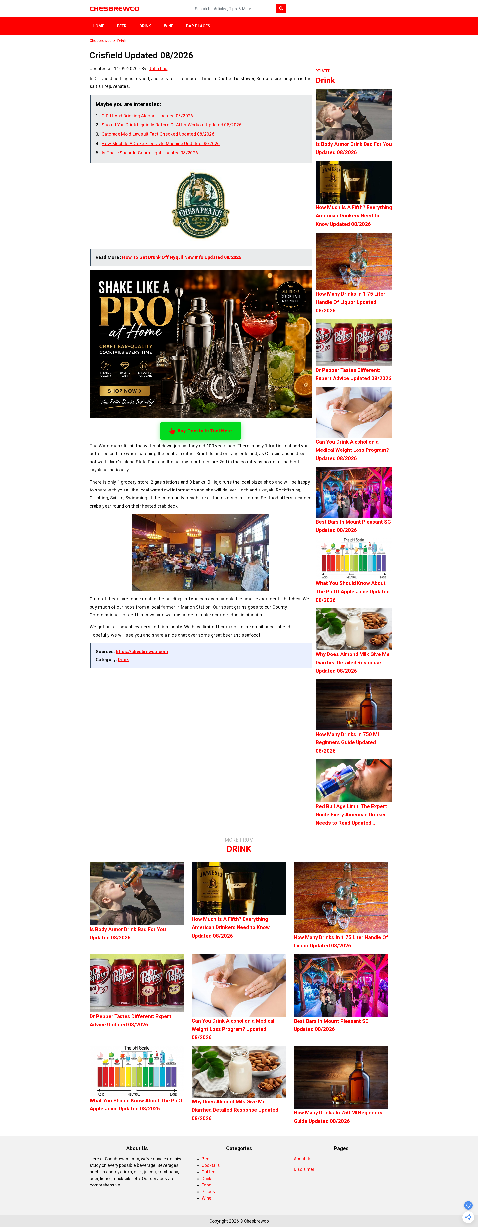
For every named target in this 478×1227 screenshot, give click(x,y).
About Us (303, 1158)
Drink (145, 26)
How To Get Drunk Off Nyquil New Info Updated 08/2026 (181, 257)
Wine (168, 26)
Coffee (208, 1171)
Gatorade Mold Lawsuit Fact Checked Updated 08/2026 (158, 134)
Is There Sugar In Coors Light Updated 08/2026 (150, 152)
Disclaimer (304, 1169)
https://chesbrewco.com (142, 651)
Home (98, 26)
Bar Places (198, 26)
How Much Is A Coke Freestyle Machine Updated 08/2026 (161, 143)
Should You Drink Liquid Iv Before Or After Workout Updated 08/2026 (171, 124)
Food (206, 1185)
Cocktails (211, 1165)
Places (208, 1191)
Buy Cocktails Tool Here (205, 431)
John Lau (158, 68)
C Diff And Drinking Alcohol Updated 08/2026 (147, 115)
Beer (121, 26)
